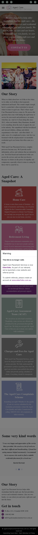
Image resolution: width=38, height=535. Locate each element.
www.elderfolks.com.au (21, 280)
